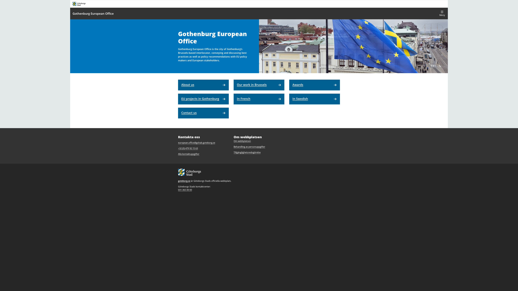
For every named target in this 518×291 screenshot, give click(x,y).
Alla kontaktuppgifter (188, 154)
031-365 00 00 (185, 189)
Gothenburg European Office (93, 13)
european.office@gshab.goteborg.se (196, 142)
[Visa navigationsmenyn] (442, 13)
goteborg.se (184, 180)
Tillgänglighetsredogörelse (247, 152)
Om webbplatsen (242, 141)
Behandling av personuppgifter (249, 146)
